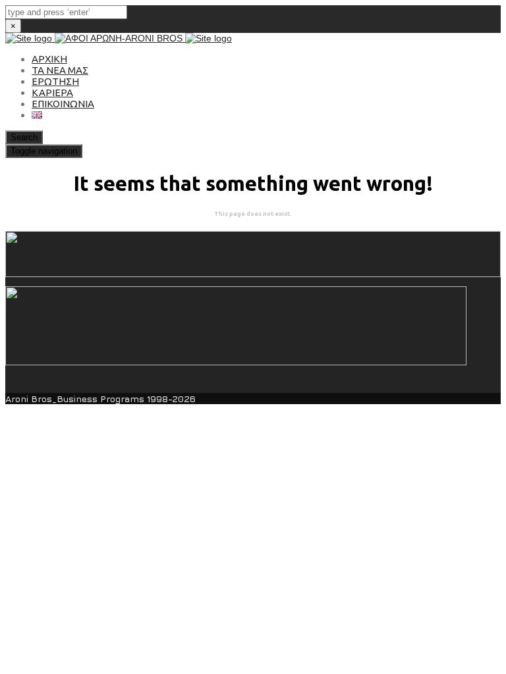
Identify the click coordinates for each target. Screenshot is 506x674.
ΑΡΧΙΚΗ (49, 59)
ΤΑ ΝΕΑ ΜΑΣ (60, 70)
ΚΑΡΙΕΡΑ (52, 92)
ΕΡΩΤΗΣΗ (55, 81)
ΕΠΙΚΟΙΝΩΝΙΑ (63, 103)
